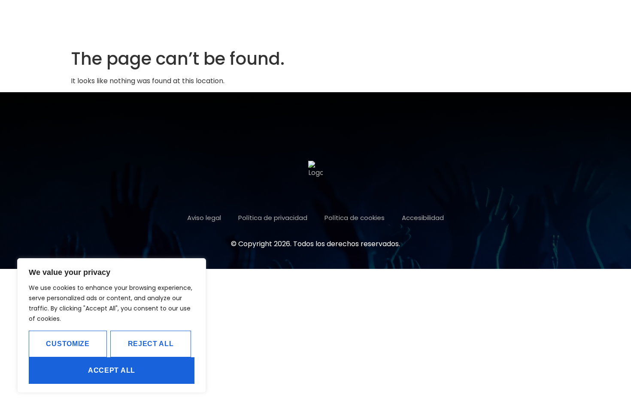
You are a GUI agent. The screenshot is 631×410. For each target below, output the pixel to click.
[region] (111, 325)
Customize (67, 343)
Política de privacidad (272, 217)
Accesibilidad (423, 217)
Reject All (151, 343)
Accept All (111, 370)
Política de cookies (355, 217)
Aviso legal (204, 217)
